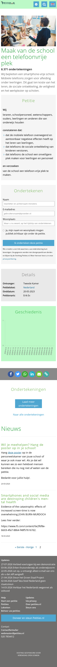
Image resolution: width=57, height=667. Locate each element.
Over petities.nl (33, 604)
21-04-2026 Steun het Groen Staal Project (22, 577)
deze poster (14, 452)
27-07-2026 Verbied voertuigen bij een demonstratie (28, 564)
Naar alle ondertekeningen (28, 414)
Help (3, 597)
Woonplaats (9, 219)
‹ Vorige (29, 547)
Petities (5, 604)
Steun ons (31, 607)
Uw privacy (31, 600)
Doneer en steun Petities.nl (28, 618)
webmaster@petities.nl (12, 633)
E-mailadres (9, 209)
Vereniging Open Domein (28, 655)
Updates (30, 597)
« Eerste (19, 547)
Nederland (28, 287)
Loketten (5, 607)
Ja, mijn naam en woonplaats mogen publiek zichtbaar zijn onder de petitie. (25, 232)
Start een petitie (9, 600)
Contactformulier (9, 630)
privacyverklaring (9, 259)
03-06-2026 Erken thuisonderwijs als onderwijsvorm (28, 567)
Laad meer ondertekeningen (28, 403)
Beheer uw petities (10, 610)
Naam (6, 199)
